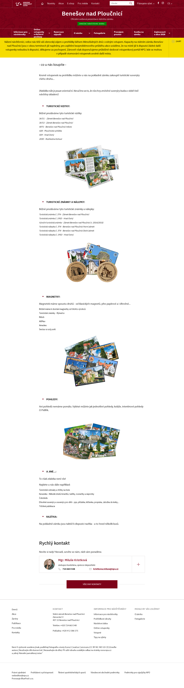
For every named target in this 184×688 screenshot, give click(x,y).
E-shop (70, 3)
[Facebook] (158, 3)
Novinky (51, 3)
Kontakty (16, 632)
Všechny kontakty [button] (92, 584)
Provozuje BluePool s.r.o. (22, 678)
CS (169, 3)
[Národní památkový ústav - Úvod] (23, 4)
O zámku (138, 614)
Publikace (16, 623)
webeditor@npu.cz (20, 675)
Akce (61, 3)
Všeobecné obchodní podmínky (105, 672)
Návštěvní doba (101, 623)
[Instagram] (163, 3)
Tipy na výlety (100, 637)
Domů (14, 609)
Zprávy (15, 618)
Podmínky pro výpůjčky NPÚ (137, 672)
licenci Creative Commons (77, 647)
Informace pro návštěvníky (106, 614)
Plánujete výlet (145, 3)
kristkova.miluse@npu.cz (105, 568)
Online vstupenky (102, 628)
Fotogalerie (140, 618)
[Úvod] (42, 3)
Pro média (83, 3)
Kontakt (95, 3)
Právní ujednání (19, 672)
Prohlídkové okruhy (102, 618)
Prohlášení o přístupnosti (42, 672)
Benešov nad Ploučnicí (92, 13)
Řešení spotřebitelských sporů (72, 672)
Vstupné (97, 632)
